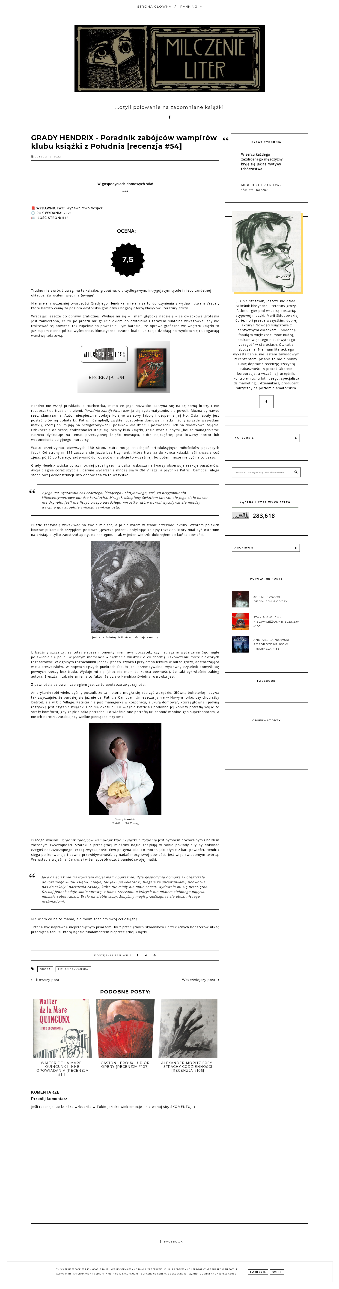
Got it (276, 1272)
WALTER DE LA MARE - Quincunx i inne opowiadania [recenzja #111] (62, 1069)
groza (45, 969)
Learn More (258, 1272)
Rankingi (190, 6)
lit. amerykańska (73, 969)
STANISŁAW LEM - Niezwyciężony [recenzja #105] (276, 621)
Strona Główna (154, 6)
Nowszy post (47, 980)
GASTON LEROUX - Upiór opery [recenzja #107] (125, 1065)
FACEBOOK (173, 1241)
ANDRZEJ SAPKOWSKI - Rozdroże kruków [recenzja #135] (272, 644)
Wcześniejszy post (199, 980)
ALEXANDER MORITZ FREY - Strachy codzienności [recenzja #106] (188, 1067)
